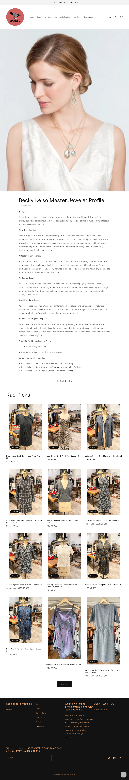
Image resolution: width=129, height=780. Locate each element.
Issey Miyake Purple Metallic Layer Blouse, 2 (64, 664)
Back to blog (66, 380)
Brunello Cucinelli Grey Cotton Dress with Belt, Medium (102, 671)
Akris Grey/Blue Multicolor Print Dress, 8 (102, 520)
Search (9, 709)
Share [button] (24, 212)
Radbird (60, 774)
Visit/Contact (41, 717)
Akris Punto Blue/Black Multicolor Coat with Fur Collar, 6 (25, 521)
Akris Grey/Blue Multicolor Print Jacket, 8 (24, 585)
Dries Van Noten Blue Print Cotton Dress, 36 (24, 650)
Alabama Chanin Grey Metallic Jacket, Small (103, 456)
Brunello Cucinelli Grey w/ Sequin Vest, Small (62, 521)
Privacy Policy (100, 709)
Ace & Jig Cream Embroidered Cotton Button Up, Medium (61, 586)
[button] (110, 17)
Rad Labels (40, 726)
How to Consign (42, 713)
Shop (38, 708)
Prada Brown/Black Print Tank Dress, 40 (62, 456)
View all (64, 684)
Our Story (39, 722)
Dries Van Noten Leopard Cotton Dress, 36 (103, 585)
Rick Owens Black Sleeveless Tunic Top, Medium (23, 457)
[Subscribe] (49, 758)
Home (38, 704)
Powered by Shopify (69, 774)
